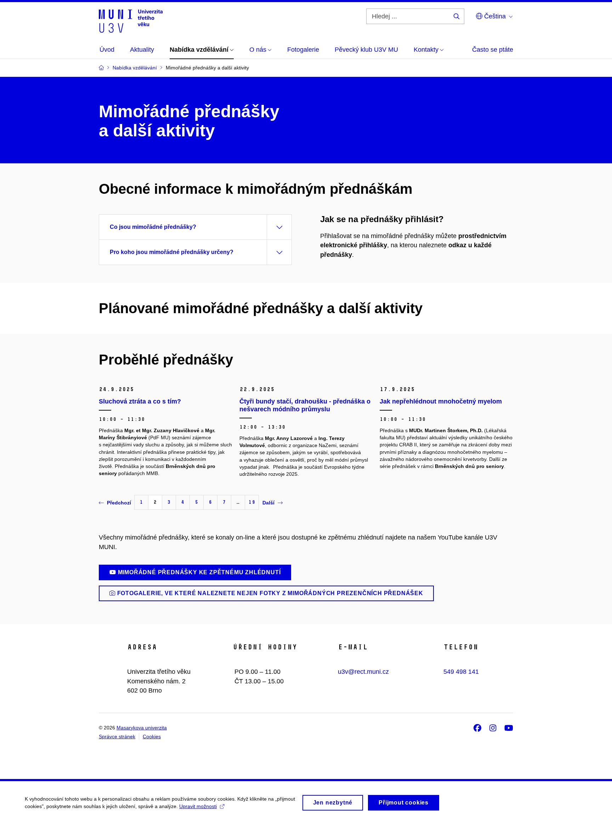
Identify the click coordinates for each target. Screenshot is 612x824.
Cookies (152, 736)
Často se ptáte (492, 49)
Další (268, 503)
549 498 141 (461, 671)
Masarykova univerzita (142, 727)
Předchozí (119, 503)
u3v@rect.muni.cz (363, 671)
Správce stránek (117, 736)
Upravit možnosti (198, 806)
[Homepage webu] (131, 21)
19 (251, 502)
